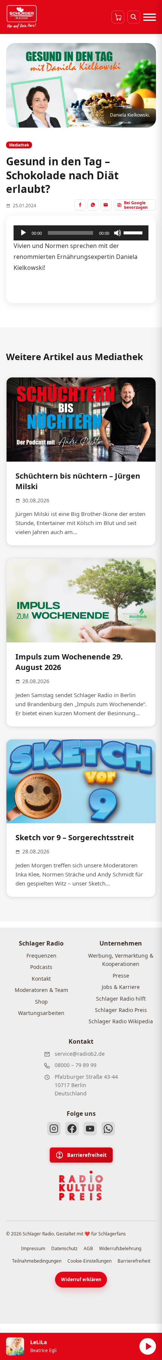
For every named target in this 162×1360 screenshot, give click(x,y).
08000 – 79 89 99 (75, 1065)
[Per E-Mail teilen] (106, 205)
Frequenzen (41, 955)
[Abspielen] (147, 1346)
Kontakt (41, 978)
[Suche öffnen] (133, 17)
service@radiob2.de (80, 1053)
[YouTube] (90, 1128)
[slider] (134, 232)
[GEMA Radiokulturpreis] (81, 1185)
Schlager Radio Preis (121, 1009)
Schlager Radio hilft (121, 998)
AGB (88, 1248)
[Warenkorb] (118, 17)
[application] (81, 232)
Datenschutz (64, 1248)
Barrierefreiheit (87, 1155)
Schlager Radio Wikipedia (121, 1021)
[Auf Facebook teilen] (80, 205)
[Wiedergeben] (23, 233)
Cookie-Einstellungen (89, 1261)
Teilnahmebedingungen (36, 1261)
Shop (41, 1001)
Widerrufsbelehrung (120, 1248)
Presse (121, 975)
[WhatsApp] (108, 1128)
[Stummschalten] (117, 233)
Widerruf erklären (81, 1279)
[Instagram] (54, 1128)
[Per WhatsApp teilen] (93, 205)
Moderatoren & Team (41, 989)
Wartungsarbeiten (41, 1013)
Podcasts (41, 966)
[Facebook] (72, 1128)
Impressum (33, 1248)
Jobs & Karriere (121, 986)
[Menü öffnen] (149, 17)
